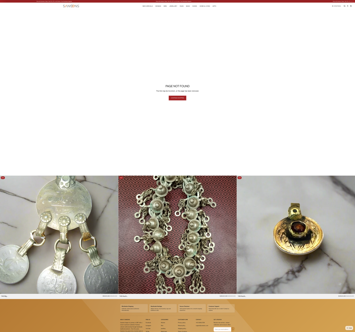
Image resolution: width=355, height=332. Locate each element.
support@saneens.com (202, 325)
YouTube (148, 328)
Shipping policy (182, 328)
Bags (188, 6)
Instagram (148, 325)
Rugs (182, 6)
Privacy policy (182, 322)
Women (163, 322)
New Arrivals (148, 6)
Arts (214, 6)
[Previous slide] (3, 235)
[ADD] (115, 291)
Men (165, 6)
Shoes (194, 6)
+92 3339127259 (200, 322)
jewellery (163, 328)
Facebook (148, 322)
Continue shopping (177, 98)
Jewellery (173, 6)
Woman (158, 6)
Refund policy (181, 325)
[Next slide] (115, 235)
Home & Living (205, 6)
